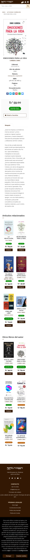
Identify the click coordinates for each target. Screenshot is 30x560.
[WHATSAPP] (20, 478)
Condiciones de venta (15, 507)
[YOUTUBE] (18, 478)
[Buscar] (28, 6)
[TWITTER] (12, 478)
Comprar (8, 250)
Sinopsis (7, 125)
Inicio (3, 12)
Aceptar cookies (21, 556)
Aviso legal (15, 505)
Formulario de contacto (15, 492)
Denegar (8, 556)
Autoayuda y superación (14, 12)
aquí (8, 550)
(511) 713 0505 (15, 486)
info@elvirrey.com (15, 489)
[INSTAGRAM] (15, 478)
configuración (23, 550)
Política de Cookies (15, 513)
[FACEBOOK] (9, 478)
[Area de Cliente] (25, 2)
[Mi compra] (23, 2)
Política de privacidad (15, 510)
